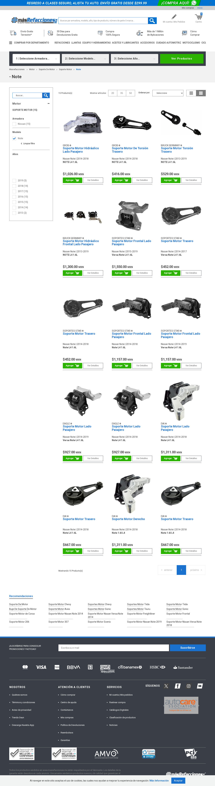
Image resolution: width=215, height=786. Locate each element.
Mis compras (188, 8)
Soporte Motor (65, 69)
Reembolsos (67, 732)
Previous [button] (163, 705)
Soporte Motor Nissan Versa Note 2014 (105, 615)
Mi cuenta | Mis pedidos (121, 695)
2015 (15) (23, 202)
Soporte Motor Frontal (178, 613)
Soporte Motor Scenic (99, 621)
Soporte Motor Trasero (177, 241)
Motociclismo (191, 42)
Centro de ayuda (68, 702)
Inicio (199, 8)
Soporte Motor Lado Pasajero (77, 428)
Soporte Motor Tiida (177, 604)
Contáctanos (67, 710)
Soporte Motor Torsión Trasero (177, 149)
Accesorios (147, 42)
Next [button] (198, 705)
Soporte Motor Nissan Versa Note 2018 (184, 623)
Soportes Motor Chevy (100, 604)
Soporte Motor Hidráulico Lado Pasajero (81, 149)
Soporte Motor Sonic (177, 609)
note (78, 69)
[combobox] (36, 58)
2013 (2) (22, 212)
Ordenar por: (144, 92)
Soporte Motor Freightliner (141, 613)
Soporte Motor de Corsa (22, 613)
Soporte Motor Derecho (128, 519)
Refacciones (62, 42)
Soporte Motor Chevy (60, 604)
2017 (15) (23, 191)
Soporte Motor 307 (59, 621)
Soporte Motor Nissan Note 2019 (144, 621)
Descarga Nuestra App (23, 725)
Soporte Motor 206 (19, 621)
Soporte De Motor (47, 69)
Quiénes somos (19, 695)
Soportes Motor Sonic (99, 609)
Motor (32, 69)
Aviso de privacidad (21, 710)
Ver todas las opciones (28, 143)
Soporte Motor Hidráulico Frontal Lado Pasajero (81, 242)
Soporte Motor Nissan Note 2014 (66, 613)
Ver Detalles (93, 180)
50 (130, 93)
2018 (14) (23, 186)
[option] (181, 705)
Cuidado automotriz (168, 42)
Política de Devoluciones (72, 725)
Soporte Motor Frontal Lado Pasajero (131, 242)
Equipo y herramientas (96, 42)
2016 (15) (23, 196)
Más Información (159, 780)
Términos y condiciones (23, 702)
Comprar (72, 180)
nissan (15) (24, 124)
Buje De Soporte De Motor (23, 609)
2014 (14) (23, 207)
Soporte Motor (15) (24, 110)
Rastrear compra (117, 702)
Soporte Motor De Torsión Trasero (130, 149)
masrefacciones (17, 69)
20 (112, 93)
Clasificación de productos (122, 717)
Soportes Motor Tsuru (138, 609)
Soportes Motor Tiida (138, 604)
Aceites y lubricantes (125, 42)
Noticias (113, 725)
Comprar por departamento (31, 42)
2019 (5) (22, 180)
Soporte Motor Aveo (59, 609)
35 (121, 93)
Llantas (76, 42)
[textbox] (107, 20)
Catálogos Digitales (118, 710)
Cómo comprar (68, 695)
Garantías (65, 740)
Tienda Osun (18, 717)
